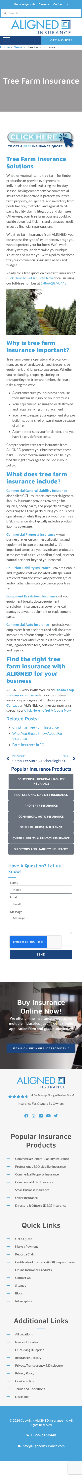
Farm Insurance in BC (28, 745)
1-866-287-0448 (53, 283)
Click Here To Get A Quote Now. (47, 710)
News (18, 47)
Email (14, 897)
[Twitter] (56, 1116)
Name (14, 882)
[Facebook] (26, 1116)
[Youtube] (48, 1116)
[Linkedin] (41, 1116)
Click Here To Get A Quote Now (30, 278)
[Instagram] (33, 1116)
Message (16, 912)
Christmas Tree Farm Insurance (35, 727)
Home (5, 47)
